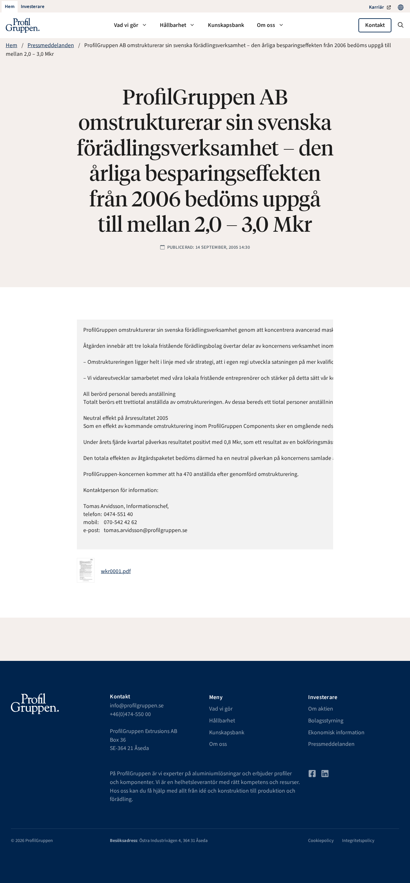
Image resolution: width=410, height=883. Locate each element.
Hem (11, 45)
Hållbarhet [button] (173, 25)
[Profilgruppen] (23, 25)
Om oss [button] (266, 25)
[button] (400, 25)
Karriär (376, 7)
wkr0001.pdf (116, 571)
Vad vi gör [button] (126, 25)
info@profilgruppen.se (137, 706)
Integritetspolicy (358, 840)
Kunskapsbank (226, 25)
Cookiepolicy (321, 840)
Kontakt (375, 25)
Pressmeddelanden (51, 45)
